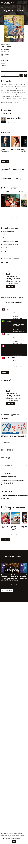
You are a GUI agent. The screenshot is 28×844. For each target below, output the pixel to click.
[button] (18, 196)
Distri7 (14, 312)
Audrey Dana (15, 149)
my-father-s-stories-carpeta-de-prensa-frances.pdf (12, 481)
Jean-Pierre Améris (6, 46)
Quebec (9, 346)
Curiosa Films (5, 51)
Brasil (9, 321)
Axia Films (15, 337)
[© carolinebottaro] (10, 200)
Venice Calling (13, 527)
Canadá (9, 334)
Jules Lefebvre (24, 150)
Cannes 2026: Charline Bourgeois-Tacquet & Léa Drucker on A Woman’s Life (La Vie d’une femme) (9, 577)
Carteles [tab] (20, 191)
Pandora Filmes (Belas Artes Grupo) (18, 324)
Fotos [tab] (7, 191)
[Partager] (21, 75)
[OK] (14, 841)
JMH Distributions (17, 360)
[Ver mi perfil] (25, 2)
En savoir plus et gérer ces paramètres (10, 838)
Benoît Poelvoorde (5, 150)
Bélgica (9, 309)
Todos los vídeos (7, 590)
